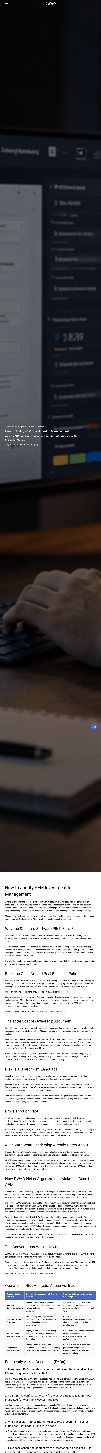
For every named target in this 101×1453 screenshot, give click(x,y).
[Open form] (94, 726)
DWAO (50, 4)
